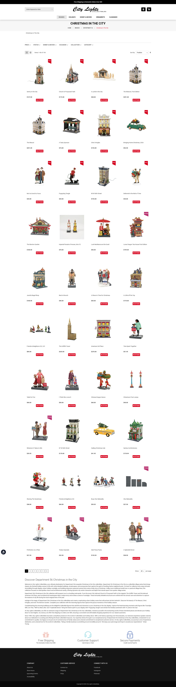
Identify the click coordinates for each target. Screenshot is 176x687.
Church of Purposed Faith (67, 91)
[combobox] (39, 9)
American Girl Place (97, 346)
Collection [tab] (75, 45)
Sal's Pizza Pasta (96, 550)
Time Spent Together (129, 346)
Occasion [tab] (62, 45)
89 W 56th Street (96, 193)
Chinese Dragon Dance (98, 397)
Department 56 (88, 28)
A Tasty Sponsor (64, 142)
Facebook (97, 667)
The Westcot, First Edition (131, 91)
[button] (143, 9)
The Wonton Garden (33, 244)
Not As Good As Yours (34, 193)
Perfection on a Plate (33, 550)
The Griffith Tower (64, 346)
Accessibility (31, 676)
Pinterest (97, 673)
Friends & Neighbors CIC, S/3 (36, 346)
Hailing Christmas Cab (98, 448)
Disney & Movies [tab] (49, 45)
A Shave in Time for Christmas (100, 295)
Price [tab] (27, 45)
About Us (30, 667)
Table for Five (31, 397)
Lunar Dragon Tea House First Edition (135, 244)
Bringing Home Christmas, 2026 (133, 142)
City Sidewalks (128, 499)
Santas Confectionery (130, 448)
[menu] (88, 17)
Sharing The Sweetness (34, 499)
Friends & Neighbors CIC (66, 499)
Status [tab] (35, 45)
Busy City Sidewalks (97, 499)
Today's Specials (64, 550)
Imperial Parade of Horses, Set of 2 (70, 244)
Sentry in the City (32, 91)
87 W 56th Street (64, 448)
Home (69, 28)
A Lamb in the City (97, 91)
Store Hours (30, 670)
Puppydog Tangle (64, 193)
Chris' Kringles (95, 142)
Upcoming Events (32, 673)
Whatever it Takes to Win (34, 448)
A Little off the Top (129, 295)
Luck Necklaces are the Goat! (100, 244)
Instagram (97, 670)
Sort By (132, 52)
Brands (77, 28)
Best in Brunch (63, 295)
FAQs (62, 673)
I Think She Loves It (65, 397)
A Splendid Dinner (128, 550)
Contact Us (63, 667)
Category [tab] (87, 45)
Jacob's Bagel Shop (33, 295)
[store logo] (90, 9)
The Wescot (30, 142)
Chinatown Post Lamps (130, 397)
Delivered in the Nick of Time (132, 193)
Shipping (63, 670)
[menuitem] (62, 17)
